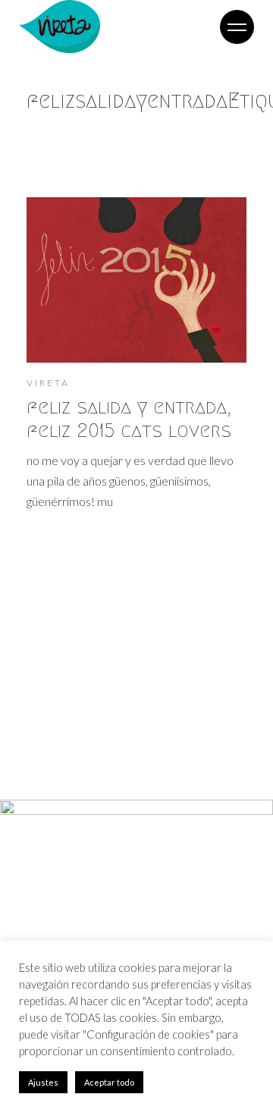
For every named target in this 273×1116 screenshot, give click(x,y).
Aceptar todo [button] (109, 1082)
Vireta (48, 382)
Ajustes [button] (43, 1082)
